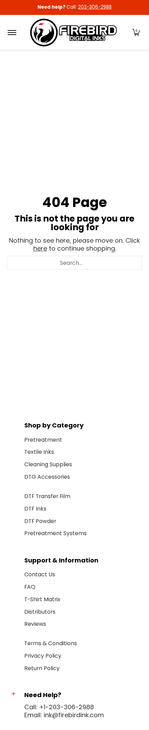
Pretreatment (43, 440)
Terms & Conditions (50, 643)
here (40, 248)
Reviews (35, 624)
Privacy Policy (42, 656)
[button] (136, 32)
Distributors (39, 612)
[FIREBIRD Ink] (73, 32)
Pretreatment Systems (55, 533)
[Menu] (11, 32)
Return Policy (42, 668)
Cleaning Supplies (48, 464)
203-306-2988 (95, 7)
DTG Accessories (47, 477)
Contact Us (39, 574)
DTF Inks (35, 509)
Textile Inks (39, 452)
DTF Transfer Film (47, 496)
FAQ (29, 587)
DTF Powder (40, 521)
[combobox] (74, 263)
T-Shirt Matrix (42, 599)
